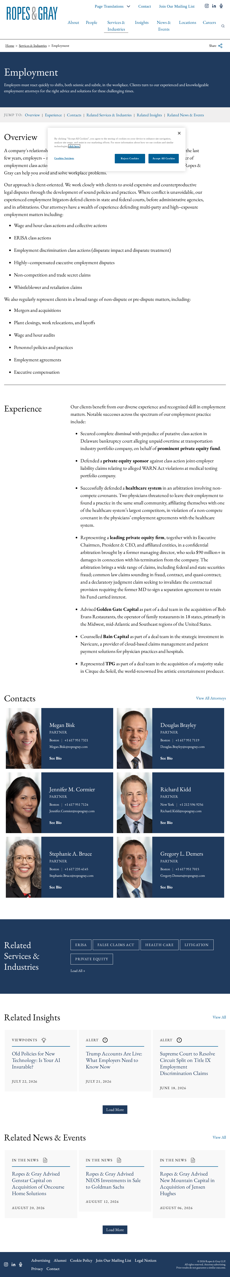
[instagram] (207, 6)
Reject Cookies (130, 158)
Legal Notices (145, 1260)
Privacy (37, 1268)
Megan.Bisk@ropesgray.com (68, 746)
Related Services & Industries (109, 114)
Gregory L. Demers (181, 853)
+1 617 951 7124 (76, 804)
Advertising (40, 1260)
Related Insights (149, 114)
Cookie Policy (81, 1260)
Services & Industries (116, 25)
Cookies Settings (64, 158)
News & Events (164, 25)
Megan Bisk (62, 725)
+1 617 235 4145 (76, 869)
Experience (53, 114)
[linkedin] (214, 6)
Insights (141, 22)
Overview (32, 114)
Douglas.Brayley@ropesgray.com (182, 746)
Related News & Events (185, 114)
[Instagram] (6, 1264)
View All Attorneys (211, 698)
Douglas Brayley (178, 725)
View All (219, 1017)
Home (9, 45)
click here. (74, 146)
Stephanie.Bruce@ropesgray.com (71, 875)
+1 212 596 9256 (191, 804)
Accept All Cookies (164, 158)
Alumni (60, 1260)
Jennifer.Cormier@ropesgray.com (72, 811)
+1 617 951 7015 (187, 869)
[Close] (179, 133)
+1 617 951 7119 (187, 740)
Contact (144, 6)
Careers (209, 22)
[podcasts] (221, 6)
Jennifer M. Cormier (72, 789)
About (73, 22)
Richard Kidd (175, 789)
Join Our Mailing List (177, 6)
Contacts (74, 114)
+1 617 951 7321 (76, 740)
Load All (76, 970)
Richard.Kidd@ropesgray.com (180, 811)
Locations (187, 22)
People (91, 22)
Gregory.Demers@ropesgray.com (182, 875)
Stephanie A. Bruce (70, 853)
